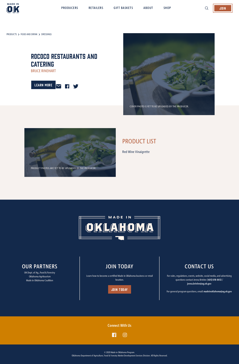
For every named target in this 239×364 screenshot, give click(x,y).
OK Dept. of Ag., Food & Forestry (39, 272)
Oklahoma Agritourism (40, 276)
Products (12, 34)
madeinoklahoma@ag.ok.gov (218, 291)
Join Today (119, 289)
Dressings (46, 34)
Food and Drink (29, 34)
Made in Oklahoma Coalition (39, 280)
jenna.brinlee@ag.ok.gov (199, 284)
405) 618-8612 (215, 280)
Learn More (43, 85)
